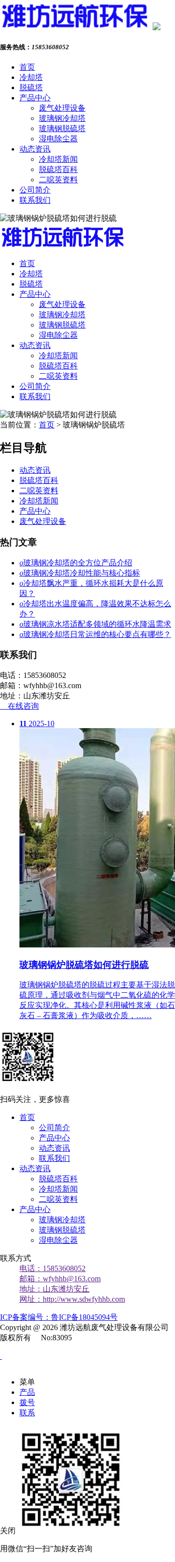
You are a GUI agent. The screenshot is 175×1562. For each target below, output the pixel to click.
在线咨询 (19, 706)
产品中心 (35, 98)
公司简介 (35, 190)
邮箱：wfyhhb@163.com (60, 1278)
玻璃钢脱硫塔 (62, 128)
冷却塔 (31, 77)
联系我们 (35, 200)
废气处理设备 (62, 108)
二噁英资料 (58, 179)
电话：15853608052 (52, 1268)
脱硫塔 (31, 87)
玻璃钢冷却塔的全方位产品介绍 (75, 563)
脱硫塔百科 (58, 169)
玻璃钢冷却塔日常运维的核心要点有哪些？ (95, 634)
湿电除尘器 (58, 139)
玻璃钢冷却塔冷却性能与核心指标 (79, 573)
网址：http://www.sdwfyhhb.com (72, 1299)
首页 (27, 67)
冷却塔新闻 (58, 159)
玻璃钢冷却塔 (62, 118)
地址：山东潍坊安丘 (54, 1289)
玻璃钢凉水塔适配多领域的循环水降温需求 (95, 624)
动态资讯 (35, 149)
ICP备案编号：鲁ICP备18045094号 (59, 1317)
